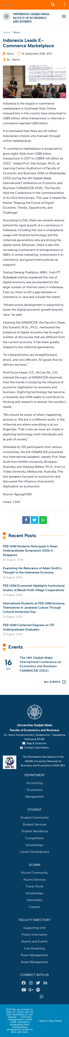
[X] (38, 983)
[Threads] (45, 989)
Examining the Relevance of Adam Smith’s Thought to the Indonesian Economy (32, 570)
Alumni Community (34, 872)
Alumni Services (34, 879)
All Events (52, 682)
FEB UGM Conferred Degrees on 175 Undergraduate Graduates (28, 627)
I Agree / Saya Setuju (50, 1020)
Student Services (34, 824)
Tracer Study (35, 886)
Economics (34, 790)
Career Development (34, 852)
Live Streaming (34, 948)
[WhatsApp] (42, 996)
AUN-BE (58, 765)
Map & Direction (36, 743)
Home (6, 32)
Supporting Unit (34, 928)
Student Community (35, 817)
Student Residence (34, 831)
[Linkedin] (45, 983)
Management (34, 796)
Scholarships (35, 845)
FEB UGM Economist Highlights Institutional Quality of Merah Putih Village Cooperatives (34, 588)
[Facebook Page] (24, 983)
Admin (16, 59)
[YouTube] (24, 989)
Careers (34, 907)
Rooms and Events (35, 941)
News (16, 32)
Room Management (34, 955)
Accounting (34, 783)
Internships (34, 900)
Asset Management (34, 962)
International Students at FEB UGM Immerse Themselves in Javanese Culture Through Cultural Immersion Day (34, 607)
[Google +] (31, 989)
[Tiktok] (27, 996)
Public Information (34, 934)
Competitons (34, 838)
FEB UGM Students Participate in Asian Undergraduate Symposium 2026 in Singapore (30, 550)
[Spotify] (38, 989)
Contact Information (36, 747)
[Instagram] (31, 983)
